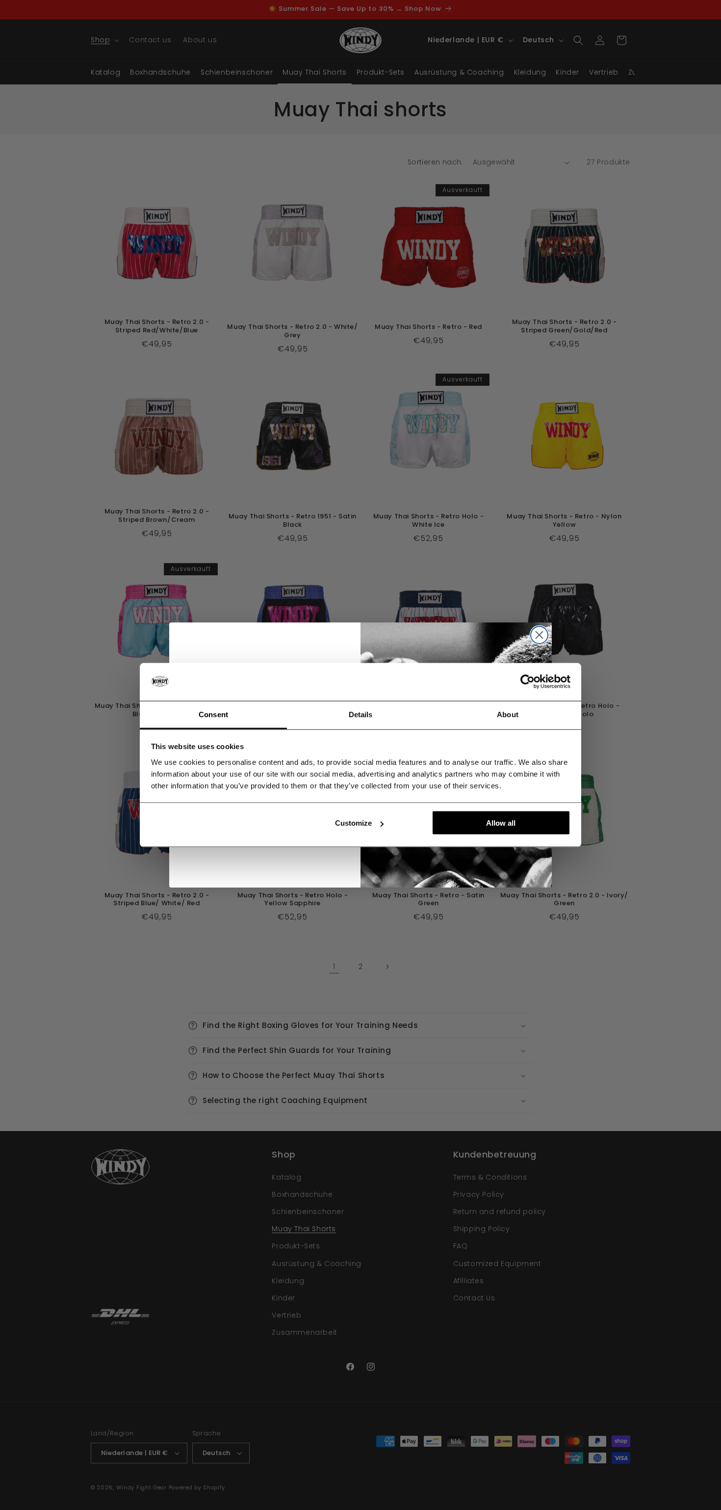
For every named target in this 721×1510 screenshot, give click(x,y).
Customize (353, 823)
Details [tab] (361, 714)
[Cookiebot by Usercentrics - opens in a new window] (527, 681)
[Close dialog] (539, 635)
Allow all (500, 823)
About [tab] (507, 714)
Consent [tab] (213, 714)
